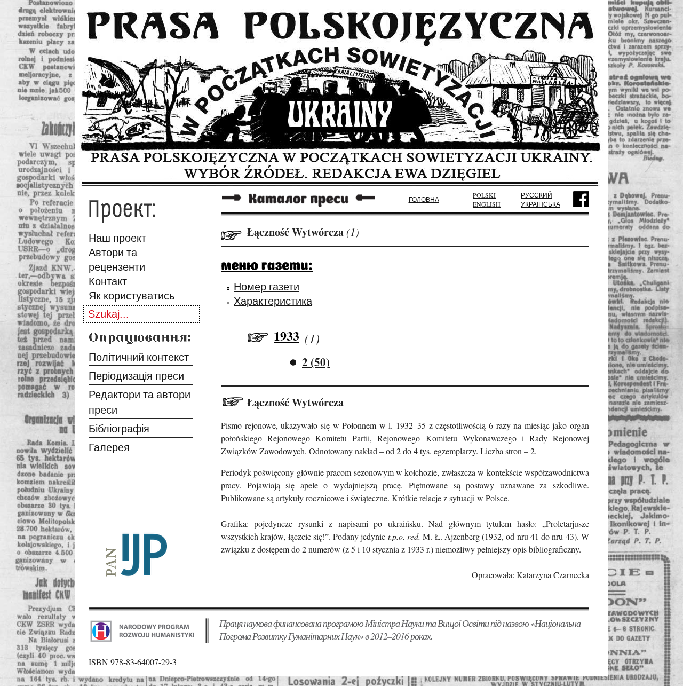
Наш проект (117, 238)
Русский (536, 195)
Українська (540, 204)
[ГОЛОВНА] (341, 183)
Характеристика (273, 301)
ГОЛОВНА (424, 199)
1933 (286, 335)
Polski (484, 195)
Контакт (108, 281)
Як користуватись (131, 295)
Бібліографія (119, 428)
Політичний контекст (139, 357)
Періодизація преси (136, 375)
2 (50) (316, 362)
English (487, 204)
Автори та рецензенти (117, 259)
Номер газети (266, 286)
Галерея (109, 447)
